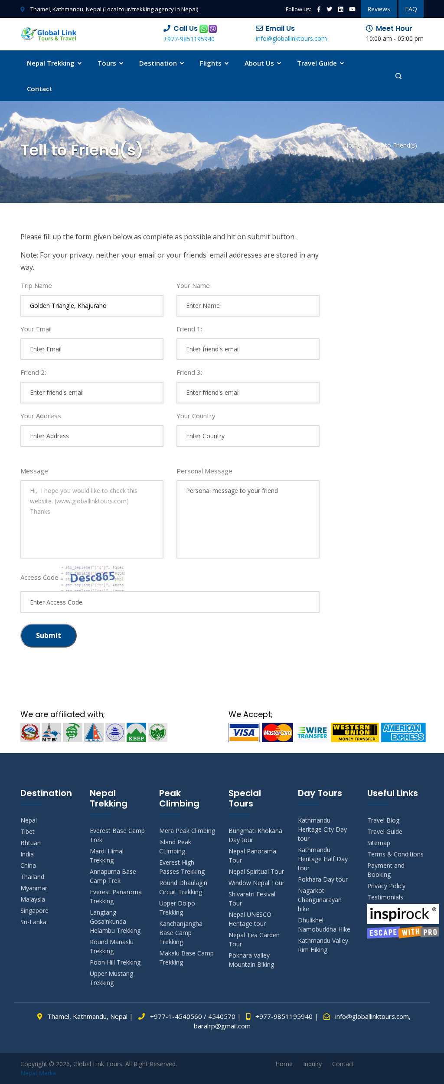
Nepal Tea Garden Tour (254, 939)
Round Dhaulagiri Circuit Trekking (183, 887)
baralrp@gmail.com (222, 1025)
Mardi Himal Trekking (107, 855)
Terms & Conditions (395, 854)
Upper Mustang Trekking (111, 978)
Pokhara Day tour (323, 879)
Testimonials (385, 897)
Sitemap (378, 843)
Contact (39, 88)
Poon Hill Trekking (115, 962)
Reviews (378, 9)
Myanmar (33, 888)
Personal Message (204, 470)
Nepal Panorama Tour (252, 855)
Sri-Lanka (33, 922)
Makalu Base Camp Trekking (186, 957)
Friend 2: (33, 372)
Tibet (27, 831)
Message (34, 470)
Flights (211, 63)
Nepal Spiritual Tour (256, 871)
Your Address (40, 415)
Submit (48, 635)
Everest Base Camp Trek (117, 835)
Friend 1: (189, 328)
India (27, 854)
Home (352, 145)
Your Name (193, 285)
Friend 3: (189, 372)
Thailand (32, 876)
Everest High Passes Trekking (182, 867)
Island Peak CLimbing (175, 846)
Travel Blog (383, 820)
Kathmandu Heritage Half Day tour (323, 859)
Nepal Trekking (51, 63)
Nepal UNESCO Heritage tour (250, 919)
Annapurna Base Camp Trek (113, 876)
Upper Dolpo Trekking (177, 907)
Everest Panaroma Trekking (116, 896)
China (28, 865)
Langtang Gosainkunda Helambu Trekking (115, 921)
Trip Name (36, 285)
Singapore (34, 910)
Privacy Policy (386, 886)
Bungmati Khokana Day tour (255, 835)
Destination (159, 63)
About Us (260, 63)
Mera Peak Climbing (187, 830)
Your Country (195, 415)
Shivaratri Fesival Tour (252, 898)
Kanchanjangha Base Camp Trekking (180, 932)
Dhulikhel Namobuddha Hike (324, 924)
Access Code (39, 577)
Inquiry (312, 1064)
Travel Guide (318, 63)
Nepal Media (38, 1073)
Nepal (28, 820)
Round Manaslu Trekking (112, 946)
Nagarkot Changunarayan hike (320, 899)
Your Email (36, 328)
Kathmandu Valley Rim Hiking (323, 945)
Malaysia (32, 899)
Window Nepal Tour (256, 883)
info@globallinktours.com (291, 38)
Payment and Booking (386, 870)
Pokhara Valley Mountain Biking (251, 959)
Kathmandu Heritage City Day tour (322, 829)
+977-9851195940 (189, 39)
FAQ (411, 9)
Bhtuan (30, 843)
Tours (108, 63)
